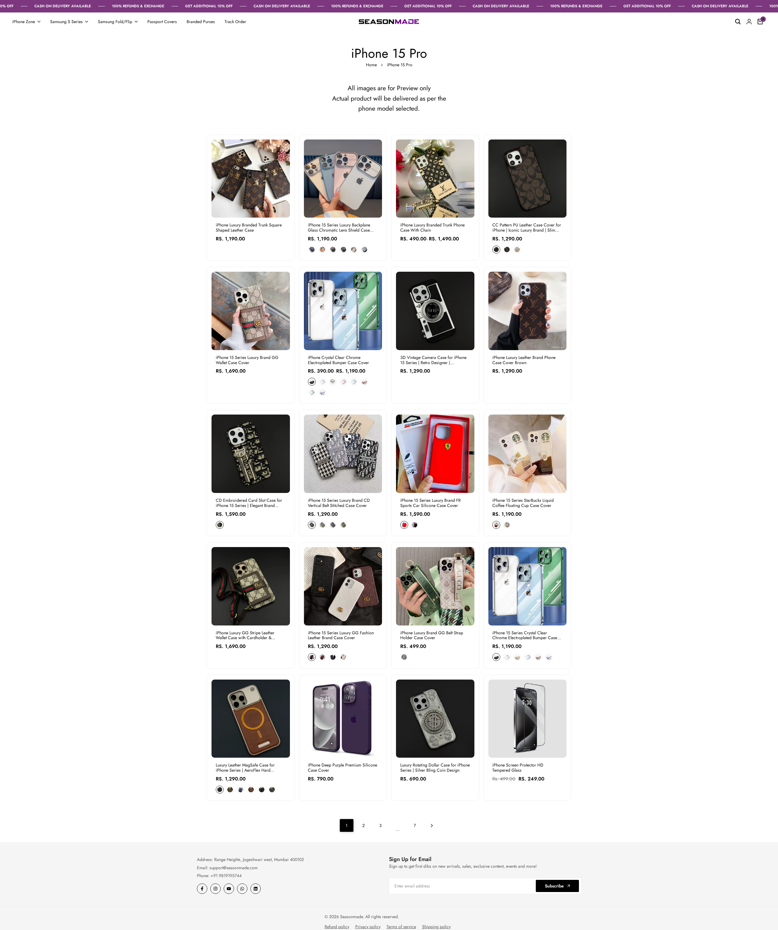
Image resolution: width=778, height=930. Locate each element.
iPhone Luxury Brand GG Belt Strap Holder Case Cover (431, 635)
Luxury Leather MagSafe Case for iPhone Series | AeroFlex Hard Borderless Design (245, 768)
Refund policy (337, 927)
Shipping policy (436, 927)
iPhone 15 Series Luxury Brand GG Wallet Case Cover (247, 360)
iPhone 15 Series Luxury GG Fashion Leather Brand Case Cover (341, 635)
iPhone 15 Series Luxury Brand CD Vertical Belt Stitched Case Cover (339, 503)
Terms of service (401, 927)
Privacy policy (367, 927)
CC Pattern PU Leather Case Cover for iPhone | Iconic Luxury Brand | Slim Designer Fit (526, 227)
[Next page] (432, 825)
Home (371, 65)
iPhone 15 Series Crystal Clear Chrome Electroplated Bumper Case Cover (524, 635)
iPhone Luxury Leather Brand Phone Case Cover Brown (524, 360)
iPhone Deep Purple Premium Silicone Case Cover (342, 768)
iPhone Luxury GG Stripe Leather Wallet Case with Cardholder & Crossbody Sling (245, 635)
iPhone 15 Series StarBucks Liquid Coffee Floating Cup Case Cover (523, 503)
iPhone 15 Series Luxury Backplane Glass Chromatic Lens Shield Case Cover (339, 227)
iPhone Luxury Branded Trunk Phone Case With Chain (432, 227)
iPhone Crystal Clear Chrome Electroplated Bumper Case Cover (338, 360)
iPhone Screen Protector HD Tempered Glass (517, 768)
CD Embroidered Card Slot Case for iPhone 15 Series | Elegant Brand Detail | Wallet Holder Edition (249, 503)
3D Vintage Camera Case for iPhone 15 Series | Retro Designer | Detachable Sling (433, 360)
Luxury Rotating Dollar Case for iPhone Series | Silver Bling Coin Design (435, 768)
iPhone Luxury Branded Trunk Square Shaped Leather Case (249, 227)
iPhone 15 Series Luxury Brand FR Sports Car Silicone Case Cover (430, 503)
